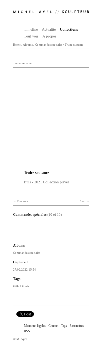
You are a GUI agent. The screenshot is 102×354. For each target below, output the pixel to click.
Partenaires (77, 326)
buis (26, 286)
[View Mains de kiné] (32, 234)
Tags (64, 326)
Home (17, 44)
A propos (49, 36)
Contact (53, 326)
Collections (69, 29)
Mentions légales (35, 326)
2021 (18, 286)
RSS (27, 331)
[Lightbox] (51, 166)
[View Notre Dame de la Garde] (50, 234)
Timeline (31, 29)
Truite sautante (74, 44)
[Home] (51, 11)
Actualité (49, 29)
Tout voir (31, 36)
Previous (22, 201)
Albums (28, 44)
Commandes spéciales (48, 44)
